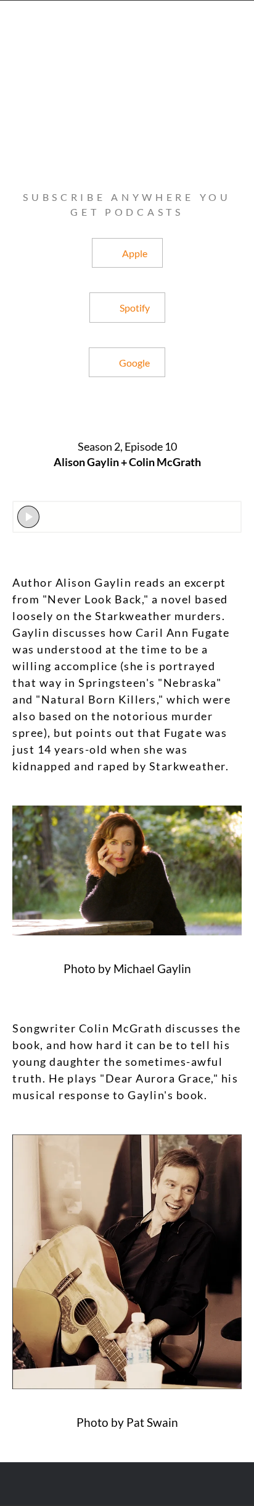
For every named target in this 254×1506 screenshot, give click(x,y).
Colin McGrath (121, 1028)
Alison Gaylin (93, 582)
